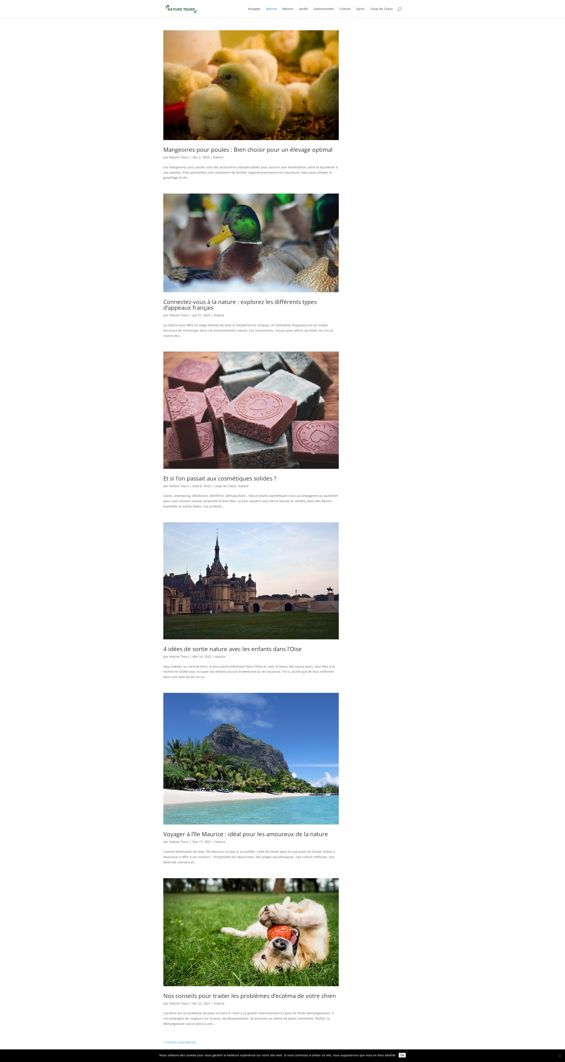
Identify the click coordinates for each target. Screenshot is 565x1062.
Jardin (303, 9)
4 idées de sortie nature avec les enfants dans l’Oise (232, 649)
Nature (271, 9)
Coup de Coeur (381, 9)
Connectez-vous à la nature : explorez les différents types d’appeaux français (240, 305)
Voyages (254, 9)
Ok (402, 1055)
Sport (360, 9)
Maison (288, 9)
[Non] (559, 1056)
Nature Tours (179, 157)
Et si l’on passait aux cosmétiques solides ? (219, 478)
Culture (344, 9)
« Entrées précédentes (179, 1042)
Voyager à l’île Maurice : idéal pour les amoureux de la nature (245, 834)
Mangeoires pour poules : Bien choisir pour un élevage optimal (248, 150)
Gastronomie (323, 9)
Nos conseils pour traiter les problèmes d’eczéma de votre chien (249, 996)
